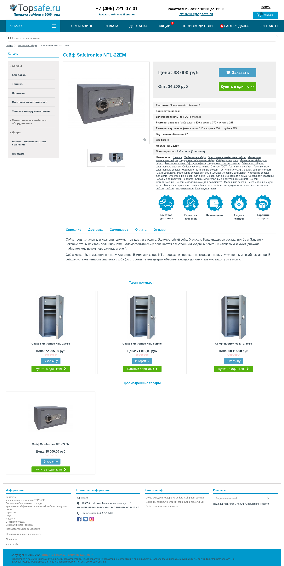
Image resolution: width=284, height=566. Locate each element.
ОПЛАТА (111, 26)
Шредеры (18, 153)
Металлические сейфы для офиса (185, 163)
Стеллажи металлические (29, 102)
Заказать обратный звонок (116, 14)
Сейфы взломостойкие (195, 166)
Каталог (177, 157)
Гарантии (11, 512)
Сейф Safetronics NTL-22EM (51, 444)
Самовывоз (119, 229)
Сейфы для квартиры (261, 175)
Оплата (140, 229)
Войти (265, 7)
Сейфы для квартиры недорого (175, 178)
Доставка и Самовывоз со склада (24, 503)
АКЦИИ (165, 26)
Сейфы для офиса (227, 160)
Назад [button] (64, 103)
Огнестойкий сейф (173, 502)
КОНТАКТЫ (269, 26)
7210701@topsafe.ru (196, 14)
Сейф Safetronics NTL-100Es (50, 343)
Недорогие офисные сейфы (223, 163)
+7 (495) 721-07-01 (117, 8)
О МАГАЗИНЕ (82, 26)
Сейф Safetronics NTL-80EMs (142, 343)
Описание (73, 229)
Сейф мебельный (194, 502)
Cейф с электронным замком (162, 506)
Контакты (11, 497)
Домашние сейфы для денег (229, 172)
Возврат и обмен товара (19, 525)
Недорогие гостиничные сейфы (199, 169)
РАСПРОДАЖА (236, 26)
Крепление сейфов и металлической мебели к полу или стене (36, 508)
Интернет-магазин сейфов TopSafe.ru (68, 555)
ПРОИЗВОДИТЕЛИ (197, 26)
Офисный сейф (154, 502)
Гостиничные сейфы (240, 166)
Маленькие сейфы (235, 182)
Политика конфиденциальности (23, 534)
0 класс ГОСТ (219, 166)
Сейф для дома (166, 172)
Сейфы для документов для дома (227, 175)
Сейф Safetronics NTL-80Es (233, 343)
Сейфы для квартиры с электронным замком (221, 178)
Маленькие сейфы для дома (194, 172)
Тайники (17, 83)
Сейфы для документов (180, 188)
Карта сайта (13, 544)
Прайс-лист (12, 539)
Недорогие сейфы (173, 497)
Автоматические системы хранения (29, 143)
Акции (9, 515)
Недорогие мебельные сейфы (196, 160)
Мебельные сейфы (195, 157)
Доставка (95, 229)
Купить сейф (153, 490)
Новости (10, 518)
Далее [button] (147, 103)
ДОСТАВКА (138, 26)
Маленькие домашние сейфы (181, 185)
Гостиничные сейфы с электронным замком (245, 169)
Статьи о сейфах (15, 521)
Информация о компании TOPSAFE (25, 500)
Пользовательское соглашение (23, 529)
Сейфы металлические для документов (199, 182)
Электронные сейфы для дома (187, 175)
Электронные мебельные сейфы (227, 157)
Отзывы (160, 229)
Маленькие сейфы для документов (221, 185)
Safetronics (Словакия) (191, 151)
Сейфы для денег (205, 188)
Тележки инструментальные (31, 111)
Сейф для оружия (194, 497)
